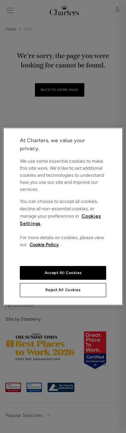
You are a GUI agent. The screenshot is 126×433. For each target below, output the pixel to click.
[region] (63, 216)
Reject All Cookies (62, 290)
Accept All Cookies (63, 272)
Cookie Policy (44, 245)
